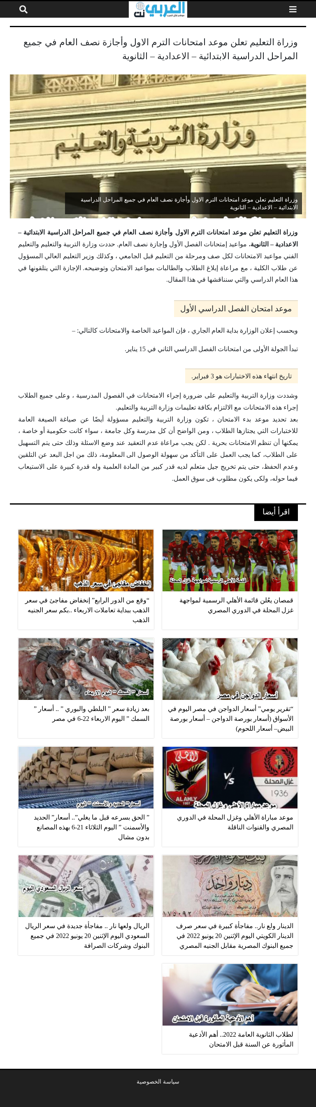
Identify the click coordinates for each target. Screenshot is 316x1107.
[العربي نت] (158, 9)
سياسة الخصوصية (158, 1081)
